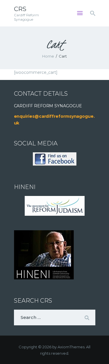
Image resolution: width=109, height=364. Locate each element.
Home (48, 56)
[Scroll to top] (99, 350)
